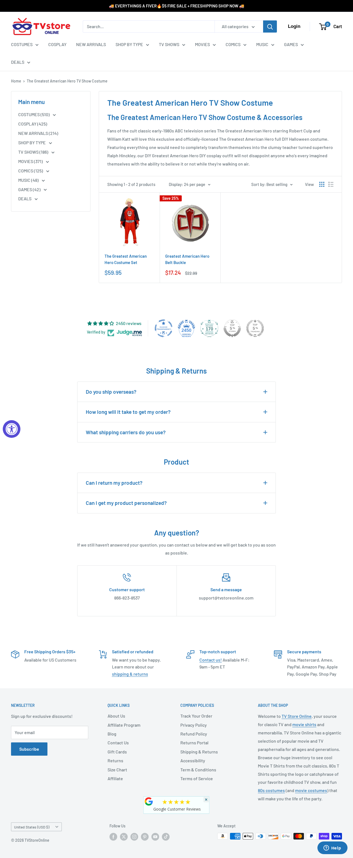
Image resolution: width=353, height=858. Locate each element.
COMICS (233, 44)
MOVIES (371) (31, 161)
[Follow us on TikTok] (166, 837)
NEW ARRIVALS (91, 44)
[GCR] (149, 801)
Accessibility (192, 760)
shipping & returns (130, 673)
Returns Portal (194, 742)
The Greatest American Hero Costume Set (126, 259)
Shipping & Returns (199, 751)
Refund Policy (193, 733)
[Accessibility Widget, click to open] (11, 429)
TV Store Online (297, 716)
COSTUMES (22, 44)
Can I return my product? (114, 482)
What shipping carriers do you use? (126, 432)
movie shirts (304, 724)
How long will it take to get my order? (128, 412)
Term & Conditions (198, 769)
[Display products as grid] (321, 184)
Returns (115, 760)
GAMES (291, 44)
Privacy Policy (193, 725)
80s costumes (271, 790)
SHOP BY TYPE (129, 44)
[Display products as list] (330, 184)
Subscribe (29, 749)
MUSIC (262, 44)
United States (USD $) (31, 827)
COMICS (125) (31, 170)
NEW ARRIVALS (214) (38, 133)
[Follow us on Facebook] (113, 837)
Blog (112, 733)
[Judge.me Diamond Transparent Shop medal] (163, 328)
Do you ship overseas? (111, 391)
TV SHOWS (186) (33, 151)
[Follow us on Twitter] (124, 837)
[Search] (270, 26)
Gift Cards (117, 751)
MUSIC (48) (28, 180)
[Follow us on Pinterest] (145, 837)
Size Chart (117, 769)
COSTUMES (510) (34, 114)
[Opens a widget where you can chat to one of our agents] (332, 848)
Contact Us (118, 742)
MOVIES (202, 44)
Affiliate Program (124, 725)
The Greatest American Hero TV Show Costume (67, 81)
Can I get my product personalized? (126, 503)
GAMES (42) (29, 189)
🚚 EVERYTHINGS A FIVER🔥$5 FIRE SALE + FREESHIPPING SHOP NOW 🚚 (176, 5)
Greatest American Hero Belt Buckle (187, 259)
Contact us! (210, 659)
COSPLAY (57, 44)
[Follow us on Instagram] (134, 837)
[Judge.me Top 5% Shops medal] (232, 328)
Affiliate (115, 778)
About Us (116, 715)
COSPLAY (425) (32, 123)
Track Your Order (196, 715)
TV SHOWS (169, 44)
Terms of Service (196, 778)
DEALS (17, 62)
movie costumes (311, 790)
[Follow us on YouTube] (155, 837)
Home (16, 81)
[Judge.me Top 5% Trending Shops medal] (255, 328)
